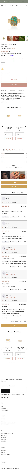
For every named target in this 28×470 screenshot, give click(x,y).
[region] (14, 175)
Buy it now (14, 84)
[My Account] (21, 5)
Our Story (3, 419)
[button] (8, 52)
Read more (4, 101)
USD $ (3, 462)
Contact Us (3, 408)
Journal (3, 421)
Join (6, 391)
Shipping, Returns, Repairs (7, 433)
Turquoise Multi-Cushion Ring (8, 128)
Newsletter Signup (5, 454)
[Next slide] (25, 126)
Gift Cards (3, 441)
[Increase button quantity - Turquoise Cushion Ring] (8, 74)
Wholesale (3, 450)
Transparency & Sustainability (8, 423)
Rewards (3, 452)
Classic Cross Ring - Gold (7, 348)
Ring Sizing (3, 437)
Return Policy (22, 90)
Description (3, 90)
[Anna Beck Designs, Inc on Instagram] (2, 397)
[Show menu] (2, 5)
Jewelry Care (4, 435)
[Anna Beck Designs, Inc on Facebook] (5, 397)
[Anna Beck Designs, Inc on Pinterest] (7, 397)
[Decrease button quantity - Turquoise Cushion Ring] (3, 74)
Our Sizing (12, 90)
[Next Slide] (26, 175)
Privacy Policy (4, 410)
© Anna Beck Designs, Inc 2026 (10, 468)
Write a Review (17, 187)
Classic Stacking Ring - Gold (19, 128)
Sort (13, 192)
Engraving (3, 439)
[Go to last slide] (2, 126)
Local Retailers (4, 425)
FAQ (2, 406)
